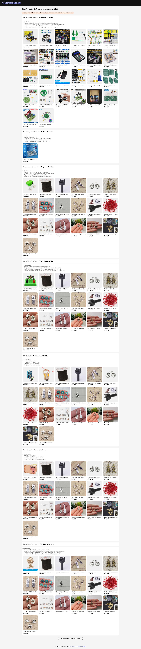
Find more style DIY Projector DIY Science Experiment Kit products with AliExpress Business (47, 12)
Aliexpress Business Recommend (77, 646)
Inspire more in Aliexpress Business (70, 638)
